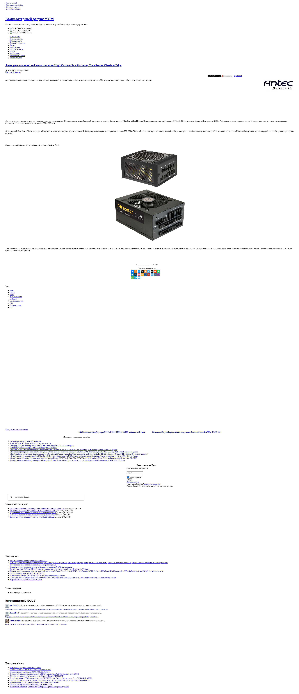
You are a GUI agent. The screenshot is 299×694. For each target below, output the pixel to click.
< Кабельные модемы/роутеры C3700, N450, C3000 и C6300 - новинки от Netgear (112, 432)
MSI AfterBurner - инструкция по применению (28, 561)
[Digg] (152, 271)
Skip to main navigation (14, 5)
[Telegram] (139, 277)
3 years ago (63, 624)
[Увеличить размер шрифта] (20, 29)
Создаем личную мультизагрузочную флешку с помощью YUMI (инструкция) (41, 567)
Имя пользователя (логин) (137, 468)
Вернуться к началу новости (16, 429)
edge (12, 295)
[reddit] (155, 271)
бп (11, 307)
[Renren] (145, 274)
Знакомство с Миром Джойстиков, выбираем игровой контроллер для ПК (39, 687)
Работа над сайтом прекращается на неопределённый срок (33, 448)
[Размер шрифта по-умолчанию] (20, 31)
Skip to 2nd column (13, 9)
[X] (142, 271)
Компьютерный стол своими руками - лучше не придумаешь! (34, 682)
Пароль (130, 472)
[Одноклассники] (135, 271)
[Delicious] (148, 271)
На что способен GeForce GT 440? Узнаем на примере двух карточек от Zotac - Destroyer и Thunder (49, 569)
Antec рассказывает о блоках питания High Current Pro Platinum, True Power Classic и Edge (63, 65)
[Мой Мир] (139, 271)
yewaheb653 (14, 605)
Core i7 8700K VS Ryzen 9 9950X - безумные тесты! (30, 443)
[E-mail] (8, 72)
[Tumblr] (155, 274)
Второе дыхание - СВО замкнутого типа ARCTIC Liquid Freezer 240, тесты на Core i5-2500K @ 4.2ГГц (51, 678)
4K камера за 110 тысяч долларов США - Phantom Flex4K (33, 511)
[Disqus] (149, 339)
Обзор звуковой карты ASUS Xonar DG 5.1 (27, 573)
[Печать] (16, 72)
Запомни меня (135, 477)
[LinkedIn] (132, 274)
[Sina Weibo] (148, 274)
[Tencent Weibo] (152, 274)
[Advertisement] (149, 108)
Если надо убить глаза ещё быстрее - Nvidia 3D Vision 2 (32, 517)
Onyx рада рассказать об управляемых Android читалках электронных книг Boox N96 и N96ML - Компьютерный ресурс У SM (47, 617)
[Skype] (135, 277)
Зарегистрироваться (152, 484)
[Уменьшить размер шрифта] (21, 33)
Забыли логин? (133, 482)
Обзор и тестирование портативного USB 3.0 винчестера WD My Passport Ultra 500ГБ (44, 674)
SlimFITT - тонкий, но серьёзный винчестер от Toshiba (32, 515)
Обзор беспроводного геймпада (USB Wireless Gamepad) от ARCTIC (37, 508)
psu (11, 303)
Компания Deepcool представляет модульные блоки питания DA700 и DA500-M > (186, 432)
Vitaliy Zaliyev (15, 620)
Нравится (238, 76)
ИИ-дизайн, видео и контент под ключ (25, 441)
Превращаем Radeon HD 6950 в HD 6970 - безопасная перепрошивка (37, 575)
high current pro (16, 297)
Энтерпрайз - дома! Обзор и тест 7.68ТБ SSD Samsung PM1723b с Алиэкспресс (42, 446)
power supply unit (16, 301)
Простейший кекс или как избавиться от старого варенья (33, 513)
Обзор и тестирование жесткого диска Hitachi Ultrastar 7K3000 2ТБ (36, 676)
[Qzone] (142, 274)
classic (12, 293)
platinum (13, 299)
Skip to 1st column (12, 7)
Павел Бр (13, 613)
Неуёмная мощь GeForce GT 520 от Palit (26, 580)
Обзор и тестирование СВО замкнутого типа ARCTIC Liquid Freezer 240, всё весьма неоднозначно (49, 680)
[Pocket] (139, 274)
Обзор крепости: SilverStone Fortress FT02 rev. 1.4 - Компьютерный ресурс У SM (31, 624)
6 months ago (104, 609)
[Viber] (158, 274)
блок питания (15, 305)
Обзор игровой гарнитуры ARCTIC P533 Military (29, 672)
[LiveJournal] (135, 274)
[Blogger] (145, 271)
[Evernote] (158, 271)
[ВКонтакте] (132, 271)
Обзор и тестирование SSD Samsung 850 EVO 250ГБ (31, 684)
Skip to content (11, 3)
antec (12, 290)
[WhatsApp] (132, 277)
